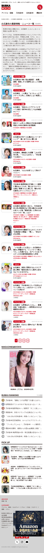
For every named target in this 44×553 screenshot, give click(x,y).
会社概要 (4, 515)
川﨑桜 (16, 218)
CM (23, 141)
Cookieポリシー (6, 525)
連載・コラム (6, 509)
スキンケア (17, 294)
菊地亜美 (24, 258)
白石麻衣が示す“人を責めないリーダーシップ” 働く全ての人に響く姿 (27, 138)
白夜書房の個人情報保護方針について (13, 521)
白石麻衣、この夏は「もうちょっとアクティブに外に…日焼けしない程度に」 (27, 94)
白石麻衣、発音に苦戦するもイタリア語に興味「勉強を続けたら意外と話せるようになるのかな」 (27, 269)
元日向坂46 (17, 258)
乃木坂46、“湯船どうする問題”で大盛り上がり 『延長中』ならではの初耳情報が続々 (26, 457)
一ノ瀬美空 (30, 217)
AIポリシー (5, 527)
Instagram (17, 161)
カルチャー (16, 507)
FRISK (37, 141)
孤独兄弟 (27, 218)
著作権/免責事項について (9, 517)
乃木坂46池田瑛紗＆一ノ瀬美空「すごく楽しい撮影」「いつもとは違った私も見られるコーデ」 (26, 487)
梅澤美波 (23, 127)
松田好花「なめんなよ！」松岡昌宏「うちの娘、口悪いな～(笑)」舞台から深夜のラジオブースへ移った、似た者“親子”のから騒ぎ (26, 478)
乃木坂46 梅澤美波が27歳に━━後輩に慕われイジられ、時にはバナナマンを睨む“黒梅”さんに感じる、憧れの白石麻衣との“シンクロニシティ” (27, 187)
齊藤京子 (30, 256)
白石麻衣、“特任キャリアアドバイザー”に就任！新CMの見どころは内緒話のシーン (27, 109)
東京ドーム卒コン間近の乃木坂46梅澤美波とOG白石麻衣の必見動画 (27, 124)
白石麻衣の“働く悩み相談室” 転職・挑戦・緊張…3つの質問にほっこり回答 (27, 81)
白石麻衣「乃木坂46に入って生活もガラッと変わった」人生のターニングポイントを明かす (27, 287)
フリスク (16, 143)
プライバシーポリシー (8, 523)
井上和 (23, 217)
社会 (28, 507)
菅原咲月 (36, 217)
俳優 (33, 141)
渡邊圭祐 (32, 294)
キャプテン (17, 195)
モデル (24, 159)
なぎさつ (16, 220)
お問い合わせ (6, 519)
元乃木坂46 (17, 141)
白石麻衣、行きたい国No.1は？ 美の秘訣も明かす (27, 326)
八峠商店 (15, 297)
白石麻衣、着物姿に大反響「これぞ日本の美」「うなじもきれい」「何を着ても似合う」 (27, 154)
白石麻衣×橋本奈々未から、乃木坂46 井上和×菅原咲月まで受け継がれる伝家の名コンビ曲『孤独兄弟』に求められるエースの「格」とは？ (27, 209)
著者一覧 (4, 501)
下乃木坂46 (17, 276)
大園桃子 (30, 236)
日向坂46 (29, 13)
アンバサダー (25, 294)
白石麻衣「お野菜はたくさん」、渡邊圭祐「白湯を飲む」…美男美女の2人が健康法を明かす (27, 307)
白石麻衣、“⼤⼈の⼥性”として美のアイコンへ (27, 171)
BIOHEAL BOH (18, 295)
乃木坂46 (16, 127)
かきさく (21, 218)
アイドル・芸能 (19, 76)
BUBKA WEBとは (7, 513)
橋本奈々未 (17, 217)
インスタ (36, 236)
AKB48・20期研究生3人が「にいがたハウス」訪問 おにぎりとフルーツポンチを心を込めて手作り (26, 468)
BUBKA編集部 (17, 86)
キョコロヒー (38, 256)
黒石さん (35, 195)
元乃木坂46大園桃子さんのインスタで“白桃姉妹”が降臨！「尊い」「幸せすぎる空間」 (27, 232)
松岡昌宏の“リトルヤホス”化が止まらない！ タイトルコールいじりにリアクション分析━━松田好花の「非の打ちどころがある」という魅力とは (26, 448)
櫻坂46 (39, 13)
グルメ (17, 134)
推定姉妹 (34, 218)
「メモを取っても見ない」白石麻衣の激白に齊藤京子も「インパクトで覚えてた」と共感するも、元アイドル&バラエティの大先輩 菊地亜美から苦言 (27, 250)
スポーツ (34, 507)
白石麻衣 (16, 84)
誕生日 (35, 193)
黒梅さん (16, 197)
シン (14, 129)
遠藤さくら (24, 215)
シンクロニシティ (26, 195)
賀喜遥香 (30, 215)
